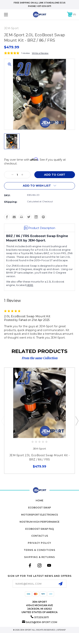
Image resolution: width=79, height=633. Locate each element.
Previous (2, 421)
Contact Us (39, 535)
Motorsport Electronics (39, 514)
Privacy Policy (39, 542)
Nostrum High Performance (39, 521)
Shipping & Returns (39, 557)
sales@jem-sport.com (41, 622)
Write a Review (40, 53)
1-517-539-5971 (44, 6)
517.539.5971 (41, 617)
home (39, 500)
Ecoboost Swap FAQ (39, 528)
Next (77, 421)
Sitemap (61, 630)
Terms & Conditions (39, 550)
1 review (25, 53)
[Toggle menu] (11, 14)
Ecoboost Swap (39, 507)
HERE (29, 285)
